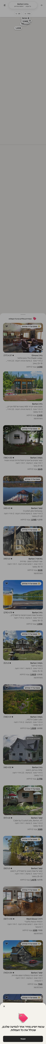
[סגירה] (4, 1006)
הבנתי (23, 1039)
